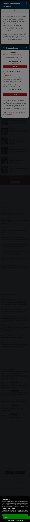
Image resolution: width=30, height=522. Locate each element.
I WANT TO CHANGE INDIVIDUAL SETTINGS (15, 520)
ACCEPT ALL (15, 515)
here (4, 505)
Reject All (5, 517)
